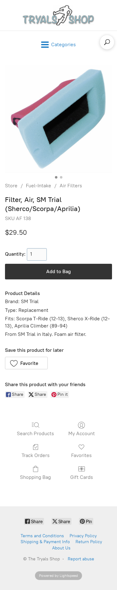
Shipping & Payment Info (45, 541)
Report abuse (81, 559)
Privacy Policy (83, 535)
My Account (81, 433)
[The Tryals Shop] (58, 15)
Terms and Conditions (42, 535)
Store (11, 186)
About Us (61, 548)
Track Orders (36, 455)
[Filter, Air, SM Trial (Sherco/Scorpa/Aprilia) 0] (58, 119)
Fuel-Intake (38, 186)
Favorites (81, 455)
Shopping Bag (35, 477)
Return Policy (89, 541)
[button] (26, 363)
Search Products (35, 433)
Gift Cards (81, 477)
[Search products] (107, 42)
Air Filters (71, 186)
